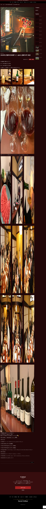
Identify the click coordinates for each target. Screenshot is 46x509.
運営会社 (15, 499)
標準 (30, 61)
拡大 (33, 61)
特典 (18, 499)
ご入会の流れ (31, 499)
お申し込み (23, 490)
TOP (10, 499)
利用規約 (23, 492)
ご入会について (22, 499)
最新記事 (37, 12)
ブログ (13, 499)
